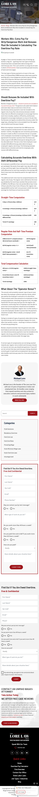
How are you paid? (10, 545)
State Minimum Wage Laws (12, 449)
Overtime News (9, 441)
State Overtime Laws (10, 453)
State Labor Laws (19, 775)
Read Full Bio (19, 400)
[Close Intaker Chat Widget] (37, 783)
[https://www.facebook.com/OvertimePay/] (12, 753)
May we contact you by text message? (16, 505)
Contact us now (18, 715)
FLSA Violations (9, 429)
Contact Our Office (19, 772)
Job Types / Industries (19, 779)
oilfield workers (11, 68)
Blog (7, 25)
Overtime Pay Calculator (19, 766)
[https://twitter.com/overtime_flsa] (17, 753)
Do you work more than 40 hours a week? (18, 525)
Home (3, 25)
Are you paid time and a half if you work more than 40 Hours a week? (19, 535)
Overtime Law (8, 437)
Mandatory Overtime (10, 433)
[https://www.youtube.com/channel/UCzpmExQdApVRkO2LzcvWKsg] (27, 753)
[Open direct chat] (34, 783)
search (32, 413)
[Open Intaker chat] (18, 796)
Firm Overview (19, 769)
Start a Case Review (10, 723)
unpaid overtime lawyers (9, 717)
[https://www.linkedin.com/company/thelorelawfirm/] (22, 753)
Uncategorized (8, 457)
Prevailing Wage (9, 445)
